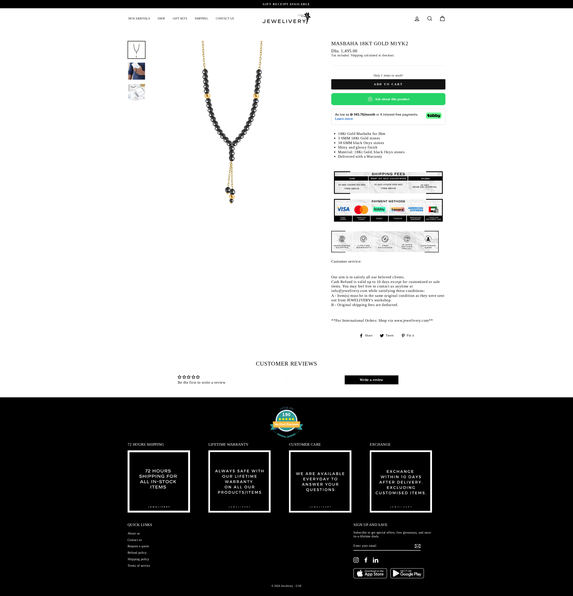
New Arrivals (139, 18)
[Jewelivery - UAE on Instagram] (356, 560)
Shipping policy (138, 559)
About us (134, 533)
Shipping (201, 18)
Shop (161, 18)
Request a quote (138, 546)
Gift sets (180, 18)
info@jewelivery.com (349, 291)
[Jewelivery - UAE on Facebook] (366, 560)
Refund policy (137, 552)
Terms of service (139, 565)
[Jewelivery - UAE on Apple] (370, 573)
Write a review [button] (371, 380)
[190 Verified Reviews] (286, 440)
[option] (349, 4)
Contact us (225, 18)
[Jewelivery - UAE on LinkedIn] (375, 560)
